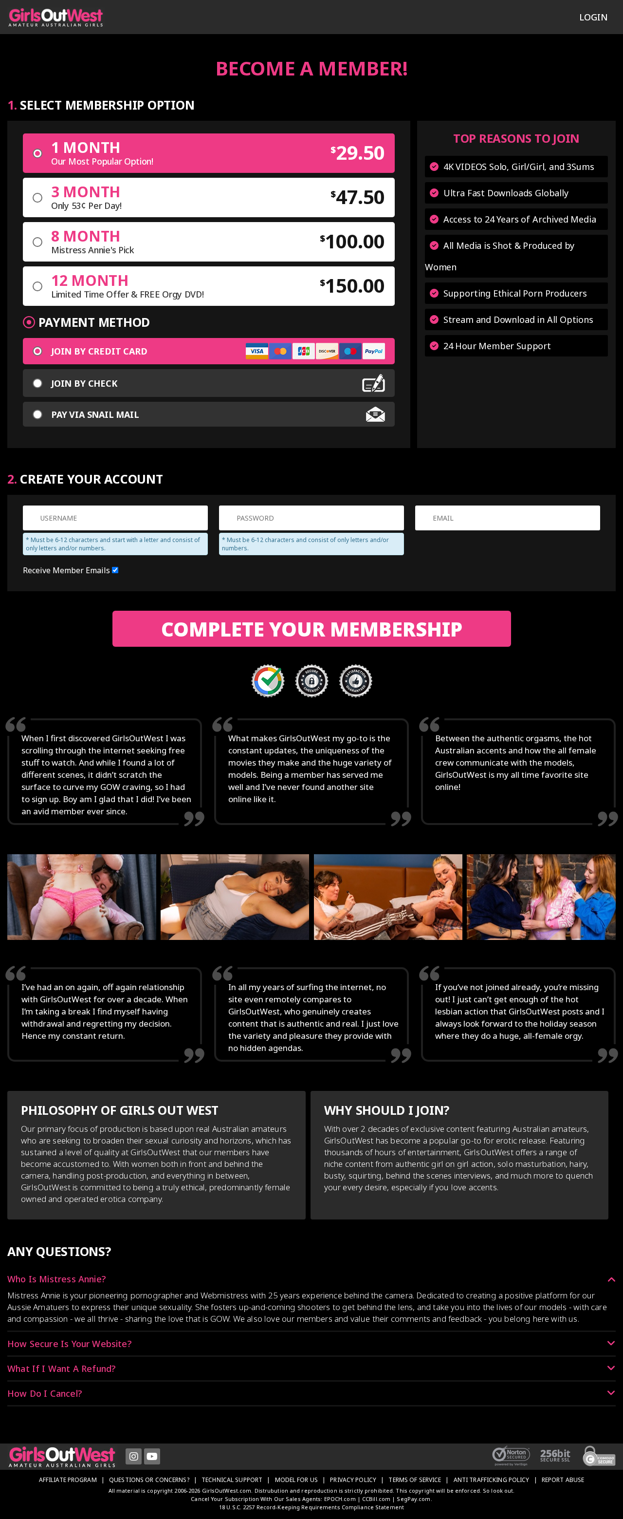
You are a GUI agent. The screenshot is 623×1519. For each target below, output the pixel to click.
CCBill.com (376, 1498)
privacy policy (353, 1480)
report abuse (563, 1480)
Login (593, 17)
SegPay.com (413, 1498)
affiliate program (68, 1480)
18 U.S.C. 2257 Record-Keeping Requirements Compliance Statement (311, 1507)
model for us (296, 1480)
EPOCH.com (340, 1498)
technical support (232, 1480)
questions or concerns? (149, 1480)
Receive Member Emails (67, 570)
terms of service (414, 1480)
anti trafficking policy (492, 1480)
